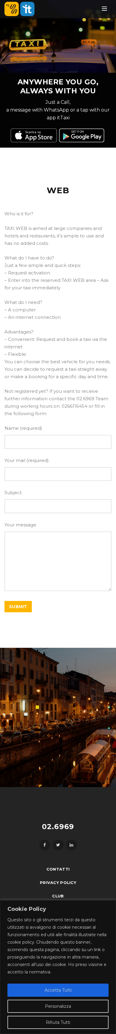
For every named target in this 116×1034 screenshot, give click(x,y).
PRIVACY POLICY (58, 882)
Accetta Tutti (58, 990)
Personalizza (58, 1006)
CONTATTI (58, 869)
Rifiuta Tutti (58, 1022)
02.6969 (58, 826)
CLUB (58, 896)
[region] (58, 967)
